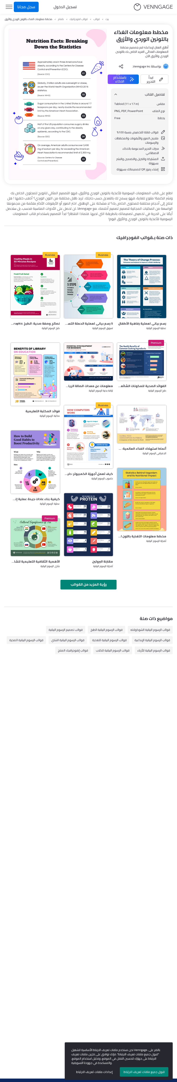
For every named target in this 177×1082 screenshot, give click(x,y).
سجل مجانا (26, 6)
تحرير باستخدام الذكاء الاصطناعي (120, 79)
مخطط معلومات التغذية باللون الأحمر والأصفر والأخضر (141, 536)
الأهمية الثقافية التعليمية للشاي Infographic (35, 561)
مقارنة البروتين (102, 561)
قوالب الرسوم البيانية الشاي (67, 640)
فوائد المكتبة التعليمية (42, 411)
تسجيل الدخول (65, 6)
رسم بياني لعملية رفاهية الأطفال (142, 323)
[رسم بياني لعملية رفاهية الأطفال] (141, 286)
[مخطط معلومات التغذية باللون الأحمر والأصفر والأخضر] (141, 499)
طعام (61, 19)
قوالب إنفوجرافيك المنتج (73, 650)
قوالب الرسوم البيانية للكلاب (113, 650)
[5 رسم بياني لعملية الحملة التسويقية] (88, 286)
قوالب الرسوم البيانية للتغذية (109, 640)
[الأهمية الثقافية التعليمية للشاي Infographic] (35, 537)
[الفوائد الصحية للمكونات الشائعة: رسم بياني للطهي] (141, 362)
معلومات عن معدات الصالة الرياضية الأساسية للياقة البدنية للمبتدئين (88, 386)
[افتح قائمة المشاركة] (121, 66)
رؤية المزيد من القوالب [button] (89, 584)
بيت (107, 19)
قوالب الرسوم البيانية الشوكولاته (150, 630)
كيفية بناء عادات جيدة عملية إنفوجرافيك (35, 499)
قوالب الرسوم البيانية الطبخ (106, 630)
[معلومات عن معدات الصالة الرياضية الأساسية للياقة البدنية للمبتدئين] (88, 362)
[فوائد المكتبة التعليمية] (35, 374)
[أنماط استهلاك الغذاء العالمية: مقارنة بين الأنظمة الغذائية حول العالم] (141, 424)
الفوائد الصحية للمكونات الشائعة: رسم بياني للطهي (141, 386)
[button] (154, 79)
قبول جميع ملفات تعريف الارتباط (144, 1072)
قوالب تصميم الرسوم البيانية (66, 630)
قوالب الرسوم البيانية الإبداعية (152, 640)
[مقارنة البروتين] (88, 524)
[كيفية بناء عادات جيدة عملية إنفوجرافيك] (35, 462)
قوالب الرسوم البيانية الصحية (26, 640)
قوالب (96, 19)
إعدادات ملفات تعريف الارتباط (94, 1072)
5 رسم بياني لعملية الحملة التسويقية (88, 323)
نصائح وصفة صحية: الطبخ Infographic (35, 323)
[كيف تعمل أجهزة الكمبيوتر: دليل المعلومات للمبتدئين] (88, 436)
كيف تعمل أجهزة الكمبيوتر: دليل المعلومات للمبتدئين (88, 474)
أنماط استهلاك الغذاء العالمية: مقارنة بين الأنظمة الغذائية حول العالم (141, 448)
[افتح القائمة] (9, 7)
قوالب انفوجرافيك (79, 19)
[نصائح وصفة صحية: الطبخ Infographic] (35, 286)
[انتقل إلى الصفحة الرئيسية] (153, 7)
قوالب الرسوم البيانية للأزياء (153, 650)
